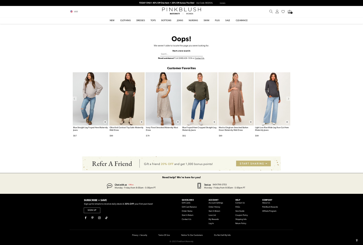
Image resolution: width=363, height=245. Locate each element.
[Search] (271, 11)
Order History (214, 207)
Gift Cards (186, 203)
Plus (217, 21)
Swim (206, 21)
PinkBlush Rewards (270, 207)
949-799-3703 (220, 185)
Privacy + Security (139, 235)
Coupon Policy (241, 215)
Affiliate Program (269, 211)
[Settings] (277, 11)
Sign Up (92, 210)
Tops (153, 21)
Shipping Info (241, 219)
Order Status (187, 211)
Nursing (193, 21)
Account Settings (216, 203)
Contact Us (199, 58)
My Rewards (214, 219)
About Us (266, 203)
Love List (212, 215)
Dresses (140, 21)
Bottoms (166, 21)
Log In (211, 223)
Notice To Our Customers (192, 235)
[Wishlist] (283, 11)
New (112, 21)
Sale (227, 21)
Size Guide (239, 211)
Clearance (242, 21)
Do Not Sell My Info (222, 235)
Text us (207, 184)
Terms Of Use (164, 235)
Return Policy (240, 223)
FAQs (237, 207)
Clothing (125, 21)
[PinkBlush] (181, 9)
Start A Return (187, 215)
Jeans (180, 21)
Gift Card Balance (189, 207)
